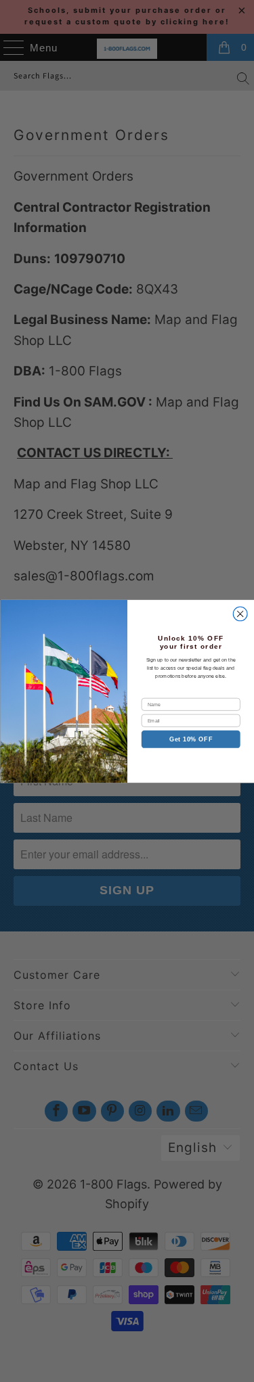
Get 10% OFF (190, 738)
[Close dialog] (240, 614)
